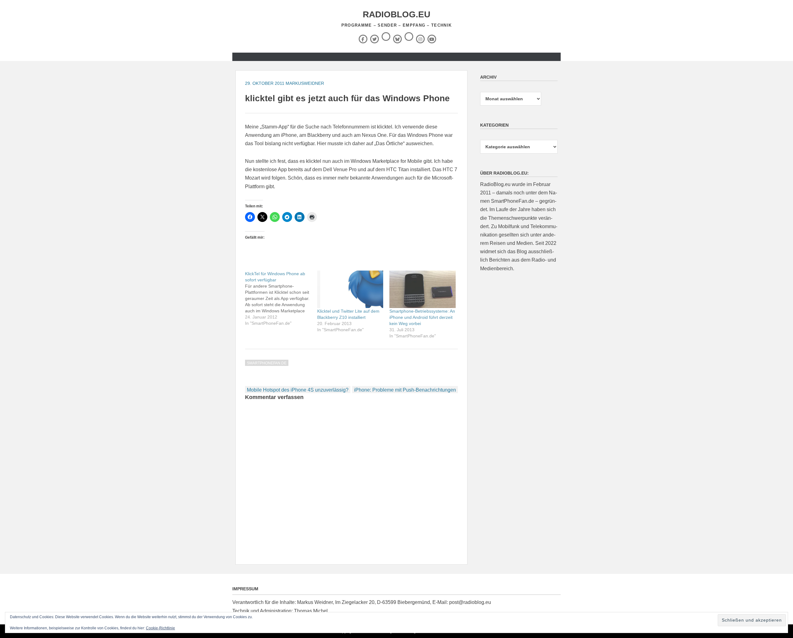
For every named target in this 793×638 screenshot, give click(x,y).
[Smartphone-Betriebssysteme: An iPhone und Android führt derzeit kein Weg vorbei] (422, 289)
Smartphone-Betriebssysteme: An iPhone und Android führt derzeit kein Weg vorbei (422, 317)
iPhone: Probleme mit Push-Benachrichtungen (405, 390)
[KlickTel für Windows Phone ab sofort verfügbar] (281, 298)
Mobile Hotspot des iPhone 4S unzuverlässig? (297, 390)
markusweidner (305, 83)
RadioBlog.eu (396, 14)
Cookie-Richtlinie (160, 628)
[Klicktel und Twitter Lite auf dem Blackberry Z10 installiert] (350, 289)
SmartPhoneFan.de (267, 363)
